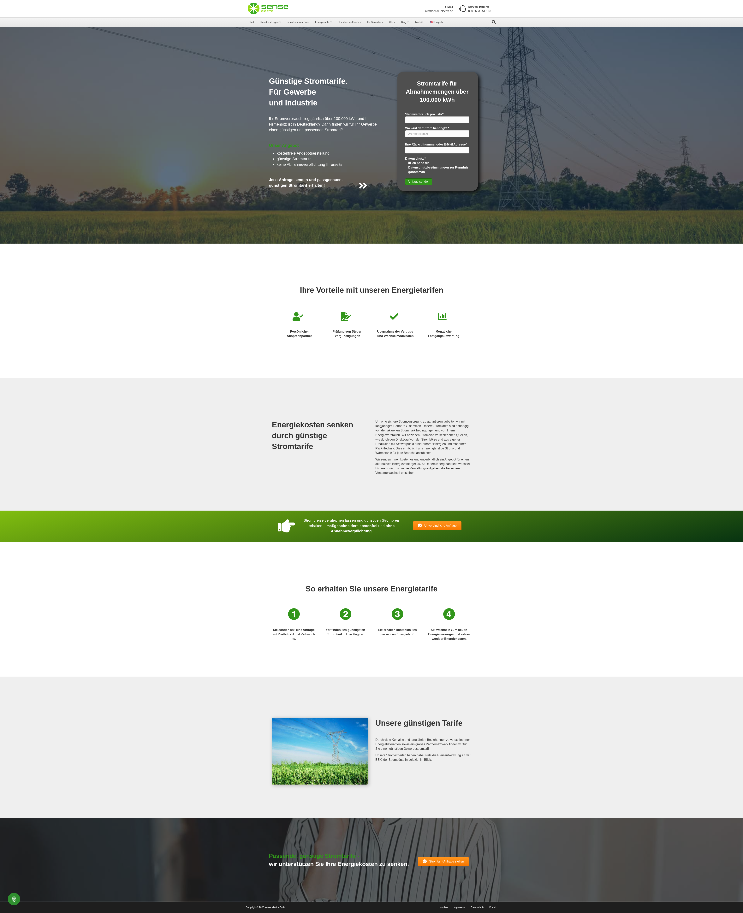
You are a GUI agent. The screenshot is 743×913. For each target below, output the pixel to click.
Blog (403, 22)
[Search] (493, 22)
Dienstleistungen (269, 22)
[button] (437, 525)
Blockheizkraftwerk (348, 22)
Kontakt (418, 22)
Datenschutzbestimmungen (428, 167)
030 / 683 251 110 (479, 11)
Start (251, 22)
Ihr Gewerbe (374, 22)
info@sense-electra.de (439, 11)
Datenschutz (477, 907)
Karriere (444, 907)
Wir (391, 22)
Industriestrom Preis (298, 22)
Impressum (459, 907)
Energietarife (322, 22)
